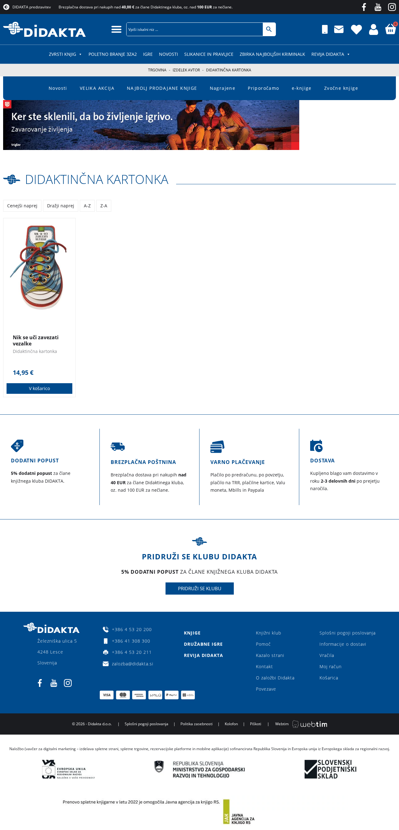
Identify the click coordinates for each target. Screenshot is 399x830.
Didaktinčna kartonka (96, 179)
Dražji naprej (60, 206)
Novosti (168, 54)
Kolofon (231, 723)
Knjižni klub (268, 633)
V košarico (39, 388)
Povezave (266, 689)
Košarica (329, 678)
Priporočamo (263, 88)
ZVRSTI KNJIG (62, 54)
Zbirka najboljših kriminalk (272, 54)
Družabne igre (203, 644)
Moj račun (331, 666)
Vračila (327, 655)
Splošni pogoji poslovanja (348, 633)
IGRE (148, 54)
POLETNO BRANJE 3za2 (113, 54)
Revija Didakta (327, 54)
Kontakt (264, 666)
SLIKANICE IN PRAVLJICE (208, 54)
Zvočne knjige (341, 88)
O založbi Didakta (275, 678)
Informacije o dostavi (343, 644)
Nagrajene (223, 88)
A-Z (87, 206)
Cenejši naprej (22, 206)
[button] (116, 29)
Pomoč (263, 644)
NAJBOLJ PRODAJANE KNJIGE (162, 88)
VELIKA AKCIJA (97, 88)
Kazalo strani (270, 655)
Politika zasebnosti (196, 723)
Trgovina (157, 70)
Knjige (192, 633)
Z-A (103, 206)
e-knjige (302, 88)
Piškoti (255, 723)
